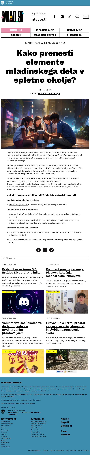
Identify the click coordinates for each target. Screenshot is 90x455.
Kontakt (65, 434)
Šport (3, 444)
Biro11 (39, 450)
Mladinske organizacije (38, 421)
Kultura (3, 440)
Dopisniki (66, 425)
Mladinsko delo (54, 43)
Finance (3, 434)
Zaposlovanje (5, 421)
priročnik (36, 214)
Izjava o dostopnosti (57, 450)
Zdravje (3, 428)
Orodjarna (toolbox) (18, 205)
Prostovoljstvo (36, 432)
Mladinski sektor (45, 35)
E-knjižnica (74, 35)
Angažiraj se (9, 351)
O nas (64, 431)
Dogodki (16, 35)
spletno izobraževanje (19, 220)
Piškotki (45, 450)
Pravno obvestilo (83, 450)
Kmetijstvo (4, 436)
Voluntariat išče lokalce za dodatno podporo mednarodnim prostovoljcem (22, 328)
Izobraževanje (6, 438)
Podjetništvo (5, 442)
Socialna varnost (7, 423)
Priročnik (13, 232)
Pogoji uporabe (71, 450)
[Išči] (77, 16)
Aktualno (16, 31)
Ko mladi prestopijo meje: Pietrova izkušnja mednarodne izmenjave (65, 272)
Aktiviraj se (71, 31)
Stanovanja (5, 430)
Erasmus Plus (53, 292)
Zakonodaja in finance (38, 436)
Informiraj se (45, 31)
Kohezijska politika (37, 434)
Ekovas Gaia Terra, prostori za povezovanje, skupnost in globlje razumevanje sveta (66, 328)
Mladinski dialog (36, 426)
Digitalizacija (34, 43)
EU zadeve (52, 351)
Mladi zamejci (6, 426)
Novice (65, 418)
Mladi (13, 264)
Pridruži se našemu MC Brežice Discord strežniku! (21, 270)
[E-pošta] (86, 16)
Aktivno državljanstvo (38, 423)
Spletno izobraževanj (19, 214)
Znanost (4, 432)
